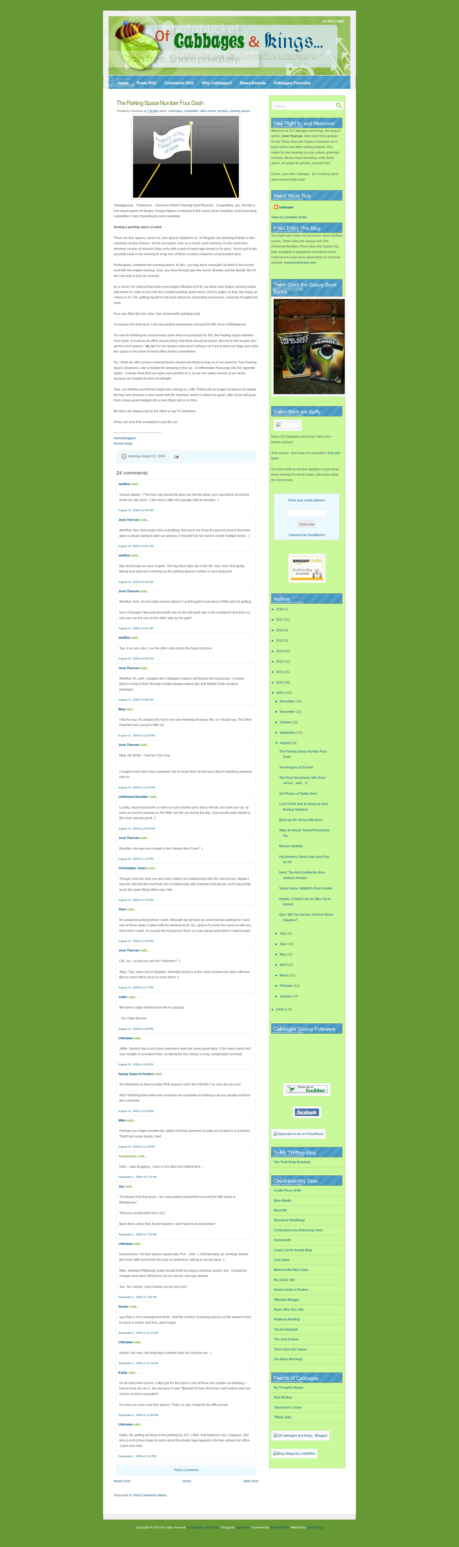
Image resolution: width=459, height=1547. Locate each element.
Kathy (123, 1373)
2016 (280, 630)
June (284, 944)
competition (191, 110)
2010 (280, 682)
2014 (280, 651)
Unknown (125, 1038)
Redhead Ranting (287, 1319)
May (283, 954)
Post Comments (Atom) (150, 1495)
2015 (280, 640)
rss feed (328, 21)
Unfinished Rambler (133, 797)
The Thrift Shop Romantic (292, 1162)
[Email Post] (175, 456)
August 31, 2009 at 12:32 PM (136, 735)
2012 (280, 661)
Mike (122, 1120)
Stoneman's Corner (288, 1407)
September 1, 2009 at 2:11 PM (137, 1456)
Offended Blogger (286, 1300)
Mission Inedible (291, 846)
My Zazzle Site (284, 1280)
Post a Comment (186, 1470)
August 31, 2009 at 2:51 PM (135, 899)
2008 (280, 1009)
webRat (124, 484)
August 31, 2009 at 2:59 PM (135, 941)
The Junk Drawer (286, 1339)
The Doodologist (286, 1329)
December (288, 701)
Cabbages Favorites (292, 83)
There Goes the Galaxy (290, 1349)
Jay (121, 1186)
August (285, 743)
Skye (122, 909)
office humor (208, 110)
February (287, 986)
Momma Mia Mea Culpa (291, 1270)
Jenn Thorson (128, 520)
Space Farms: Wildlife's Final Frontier (306, 888)
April (283, 965)
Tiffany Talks (283, 1417)
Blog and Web (280, 1527)
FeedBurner (316, 535)
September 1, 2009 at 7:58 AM (137, 1297)
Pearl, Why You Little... (290, 1309)
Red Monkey (283, 1397)
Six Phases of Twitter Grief (298, 794)
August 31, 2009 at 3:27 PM (135, 987)
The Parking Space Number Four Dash (159, 102)
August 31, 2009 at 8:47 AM (135, 628)
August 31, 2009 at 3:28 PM (135, 1028)
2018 (280, 609)
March (285, 975)
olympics (223, 110)
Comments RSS (179, 83)
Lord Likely (282, 1260)
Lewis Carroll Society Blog (293, 1250)
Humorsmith (282, 1240)
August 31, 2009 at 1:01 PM (135, 858)
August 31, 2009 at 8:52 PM (135, 1111)
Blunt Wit (280, 1210)
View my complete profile (289, 217)
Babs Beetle (282, 1200)
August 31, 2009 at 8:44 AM (135, 581)
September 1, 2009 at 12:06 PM (138, 1415)
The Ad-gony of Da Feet (296, 767)
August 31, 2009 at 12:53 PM (136, 828)
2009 (280, 693)
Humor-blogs (123, 443)
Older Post (250, 1481)
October (286, 722)
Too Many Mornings (288, 1359)
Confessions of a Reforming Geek (298, 1230)
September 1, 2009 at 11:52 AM (138, 1332)
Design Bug (315, 1527)
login (340, 21)
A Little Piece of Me (287, 1190)
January (286, 996)
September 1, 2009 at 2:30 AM (137, 1176)
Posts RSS (146, 83)
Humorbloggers (125, 438)
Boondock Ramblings (289, 1220)
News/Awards (253, 83)
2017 (280, 620)
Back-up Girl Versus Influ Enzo (301, 820)
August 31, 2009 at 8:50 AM (135, 658)
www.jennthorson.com (300, 262)
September (288, 733)
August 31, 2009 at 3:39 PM (135, 1064)
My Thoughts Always (288, 1387)
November (288, 712)
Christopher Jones (132, 868)
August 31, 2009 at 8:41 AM (135, 546)
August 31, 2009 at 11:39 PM (136, 1146)
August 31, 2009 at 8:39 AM (135, 510)
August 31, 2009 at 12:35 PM (136, 787)
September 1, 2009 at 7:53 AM (137, 1234)
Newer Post (122, 1481)
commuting (175, 110)
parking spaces (240, 110)
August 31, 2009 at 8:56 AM (135, 699)
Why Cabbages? (217, 83)
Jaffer (123, 997)
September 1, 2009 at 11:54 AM (138, 1363)
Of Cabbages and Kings (202, 1527)
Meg (121, 709)
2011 (280, 672)
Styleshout (243, 1527)
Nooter (123, 1307)
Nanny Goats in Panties (291, 1290)
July (283, 933)
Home (123, 83)
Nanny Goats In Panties (136, 1074)
